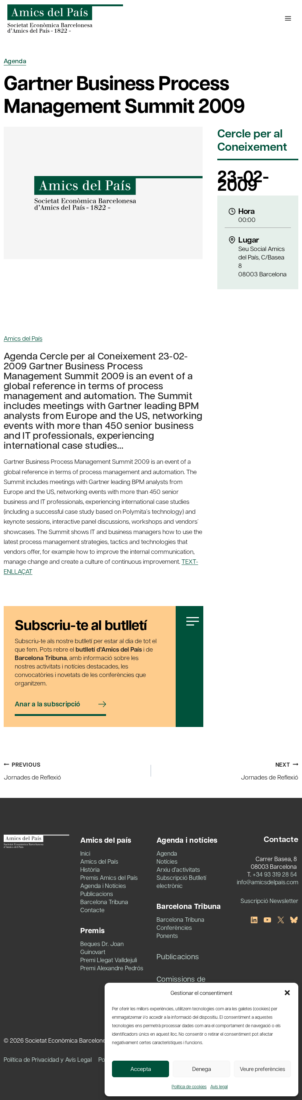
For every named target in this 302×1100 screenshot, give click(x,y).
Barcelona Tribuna (104, 902)
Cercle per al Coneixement (252, 140)
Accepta (140, 1068)
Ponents (167, 935)
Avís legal (219, 1086)
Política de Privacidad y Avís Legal (48, 1059)
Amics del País (23, 338)
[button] (287, 992)
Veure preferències (262, 1068)
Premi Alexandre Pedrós (111, 968)
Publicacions (96, 893)
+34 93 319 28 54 (275, 874)
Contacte (92, 910)
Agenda (15, 61)
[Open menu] (288, 18)
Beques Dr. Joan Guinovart (102, 948)
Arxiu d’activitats (178, 869)
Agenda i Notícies (103, 885)
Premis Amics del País (109, 877)
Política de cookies (189, 1086)
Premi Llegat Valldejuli (108, 960)
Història (90, 869)
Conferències (174, 927)
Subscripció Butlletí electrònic (181, 881)
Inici (85, 853)
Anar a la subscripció (47, 704)
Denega (201, 1068)
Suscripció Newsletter (269, 900)
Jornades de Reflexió (32, 771)
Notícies (167, 861)
